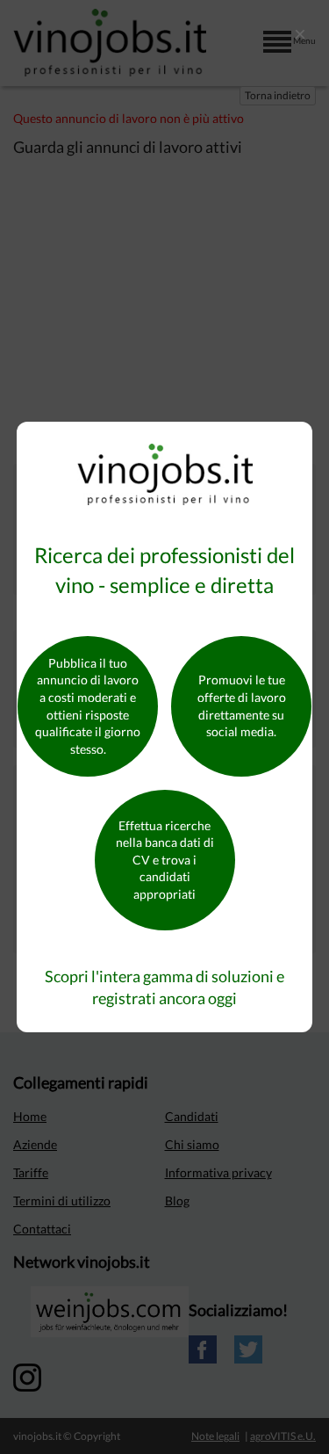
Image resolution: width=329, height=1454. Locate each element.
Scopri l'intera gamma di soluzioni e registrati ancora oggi (164, 987)
